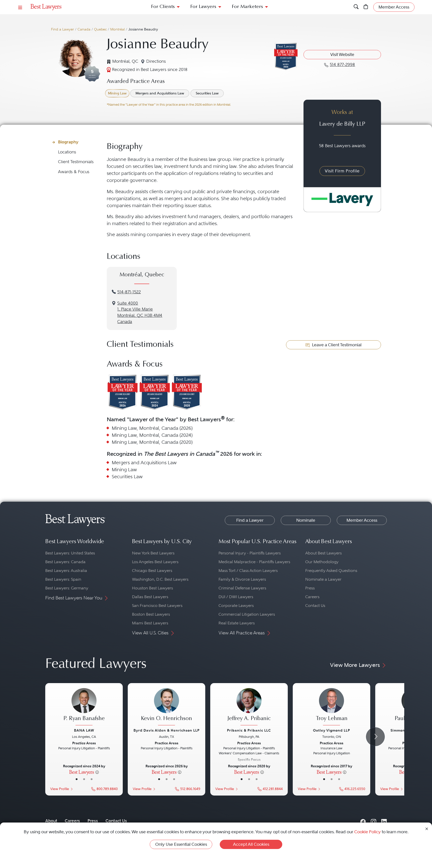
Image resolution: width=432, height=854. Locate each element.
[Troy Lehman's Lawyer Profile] (331, 707)
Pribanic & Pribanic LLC (249, 730)
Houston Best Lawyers (152, 588)
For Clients (163, 6)
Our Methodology (321, 561)
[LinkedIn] (384, 821)
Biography (68, 141)
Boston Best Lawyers (151, 614)
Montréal (117, 29)
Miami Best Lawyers (150, 623)
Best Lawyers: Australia (66, 570)
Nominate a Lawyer (323, 579)
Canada (84, 29)
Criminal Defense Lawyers (242, 588)
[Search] (356, 7)
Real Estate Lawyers (236, 623)
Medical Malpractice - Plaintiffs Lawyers (254, 561)
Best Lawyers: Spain (63, 579)
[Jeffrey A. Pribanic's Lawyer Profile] (249, 707)
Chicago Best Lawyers (152, 570)
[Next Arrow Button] (375, 736)
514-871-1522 (129, 292)
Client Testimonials (76, 161)
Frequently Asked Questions (331, 570)
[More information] (97, 772)
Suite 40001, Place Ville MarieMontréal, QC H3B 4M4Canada (139, 312)
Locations (67, 152)
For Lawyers (203, 6)
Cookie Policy (367, 831)
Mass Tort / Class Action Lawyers (248, 570)
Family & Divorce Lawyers (242, 579)
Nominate (305, 520)
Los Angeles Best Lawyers (155, 561)
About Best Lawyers (323, 553)
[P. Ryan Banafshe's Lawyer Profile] (84, 707)
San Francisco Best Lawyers (157, 605)
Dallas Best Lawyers (150, 596)
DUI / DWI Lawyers (235, 596)
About (51, 820)
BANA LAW (84, 730)
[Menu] (20, 7)
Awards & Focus (73, 171)
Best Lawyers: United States (70, 553)
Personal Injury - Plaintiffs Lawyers (249, 553)
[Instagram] (373, 821)
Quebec (100, 29)
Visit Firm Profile (342, 170)
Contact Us (315, 605)
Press (310, 588)
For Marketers (247, 6)
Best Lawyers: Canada (65, 561)
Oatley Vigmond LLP (331, 730)
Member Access (361, 520)
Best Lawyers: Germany (66, 588)
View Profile (59, 789)
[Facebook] (363, 821)
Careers (312, 596)
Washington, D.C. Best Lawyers (160, 579)
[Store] (366, 7)
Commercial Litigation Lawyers (246, 614)
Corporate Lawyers (236, 605)
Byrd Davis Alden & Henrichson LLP (167, 730)
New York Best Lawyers (153, 553)
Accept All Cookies (251, 844)
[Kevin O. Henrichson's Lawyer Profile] (166, 707)
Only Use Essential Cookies (181, 844)
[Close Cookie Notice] (426, 828)
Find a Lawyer (62, 29)
